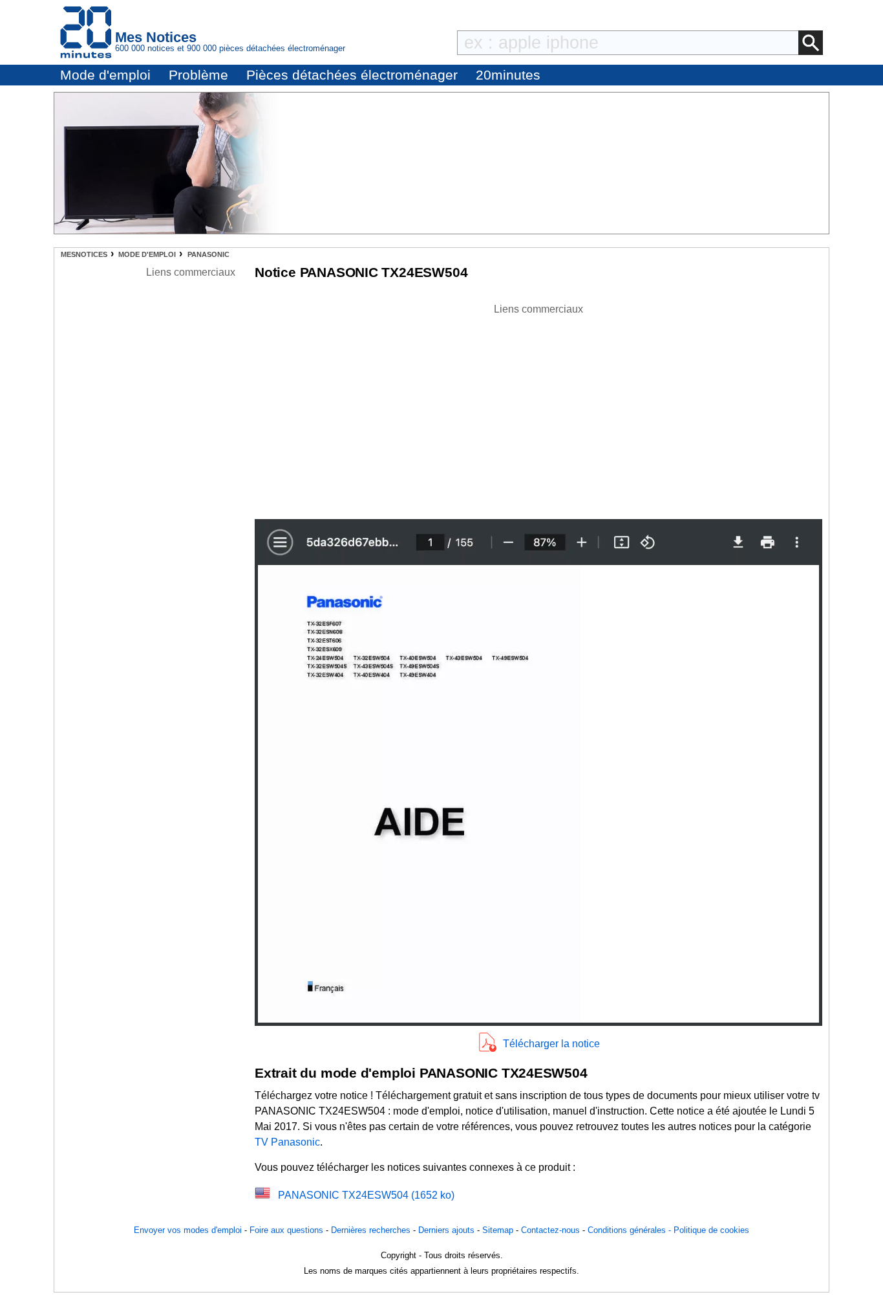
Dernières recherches (370, 1230)
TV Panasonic (287, 1142)
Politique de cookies (711, 1230)
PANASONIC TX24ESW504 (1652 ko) (366, 1195)
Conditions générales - (631, 1230)
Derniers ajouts (446, 1230)
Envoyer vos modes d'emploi (188, 1230)
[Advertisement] (538, 407)
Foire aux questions (286, 1230)
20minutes (508, 74)
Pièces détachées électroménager (352, 74)
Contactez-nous (550, 1230)
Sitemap (497, 1230)
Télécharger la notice (551, 1043)
